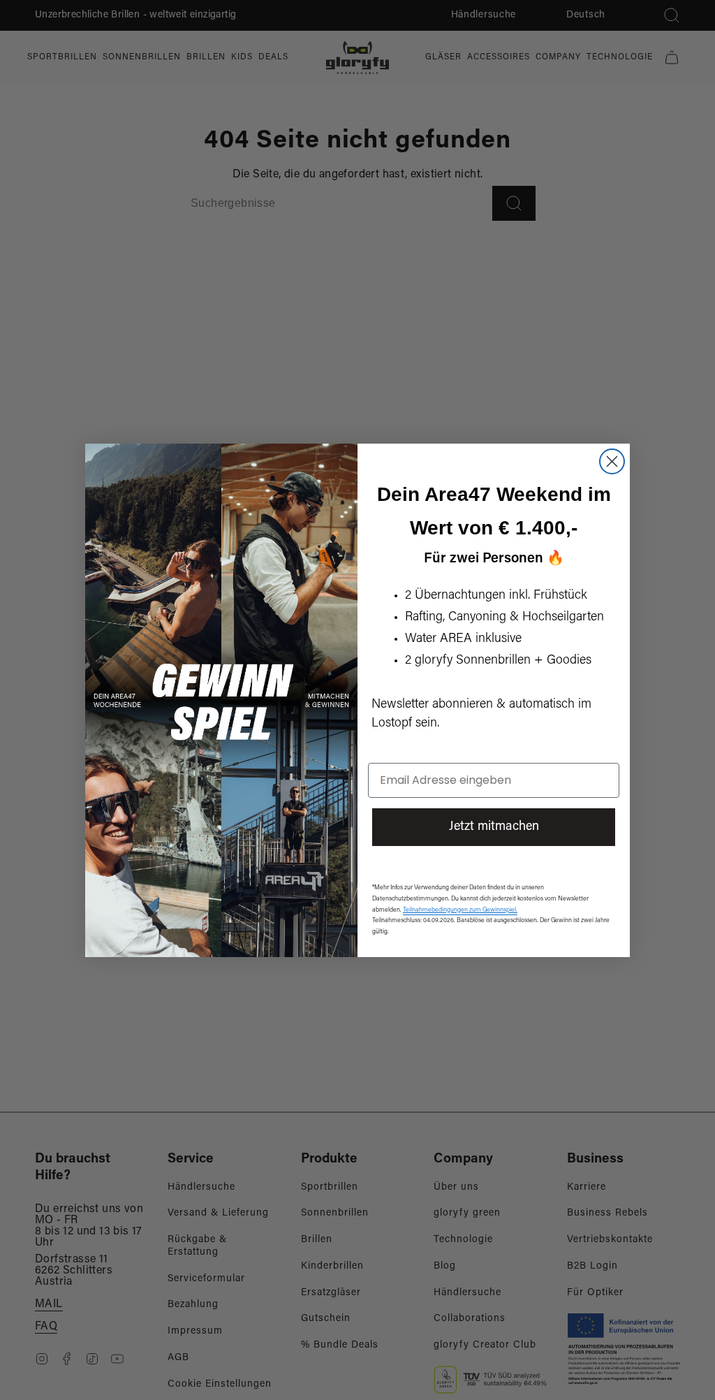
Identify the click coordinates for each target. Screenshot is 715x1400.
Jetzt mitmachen (494, 827)
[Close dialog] (612, 461)
